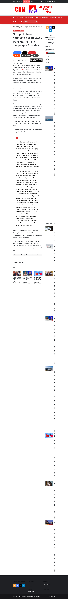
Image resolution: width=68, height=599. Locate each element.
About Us (60, 17)
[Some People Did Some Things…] (49, 246)
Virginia (39, 254)
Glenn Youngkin (19, 254)
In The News (26, 26)
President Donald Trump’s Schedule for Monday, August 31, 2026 (54, 291)
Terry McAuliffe (30, 254)
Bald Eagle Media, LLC (35, 596)
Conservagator (30, 584)
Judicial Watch (30, 586)
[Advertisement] (50, 199)
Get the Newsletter (39, 17)
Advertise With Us (47, 584)
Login (45, 586)
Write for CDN (47, 17)
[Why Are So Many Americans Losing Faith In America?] (49, 483)
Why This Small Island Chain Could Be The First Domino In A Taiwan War (38, 280)
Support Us (54, 17)
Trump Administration (29, 17)
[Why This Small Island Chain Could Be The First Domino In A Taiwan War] (38, 273)
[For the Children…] (49, 228)
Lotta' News (30, 589)
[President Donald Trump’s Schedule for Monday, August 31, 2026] (17, 273)
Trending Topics (20, 26)
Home (14, 17)
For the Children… (54, 232)
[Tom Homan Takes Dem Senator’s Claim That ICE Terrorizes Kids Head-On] (27, 273)
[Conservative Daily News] (34, 9)
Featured (15, 30)
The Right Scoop (31, 591)
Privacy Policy (46, 589)
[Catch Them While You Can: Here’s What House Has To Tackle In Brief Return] (49, 522)
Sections (22, 17)
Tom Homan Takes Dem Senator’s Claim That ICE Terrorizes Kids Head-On (27, 280)
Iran (18, 17)
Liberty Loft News (16, 49)
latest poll (22, 70)
